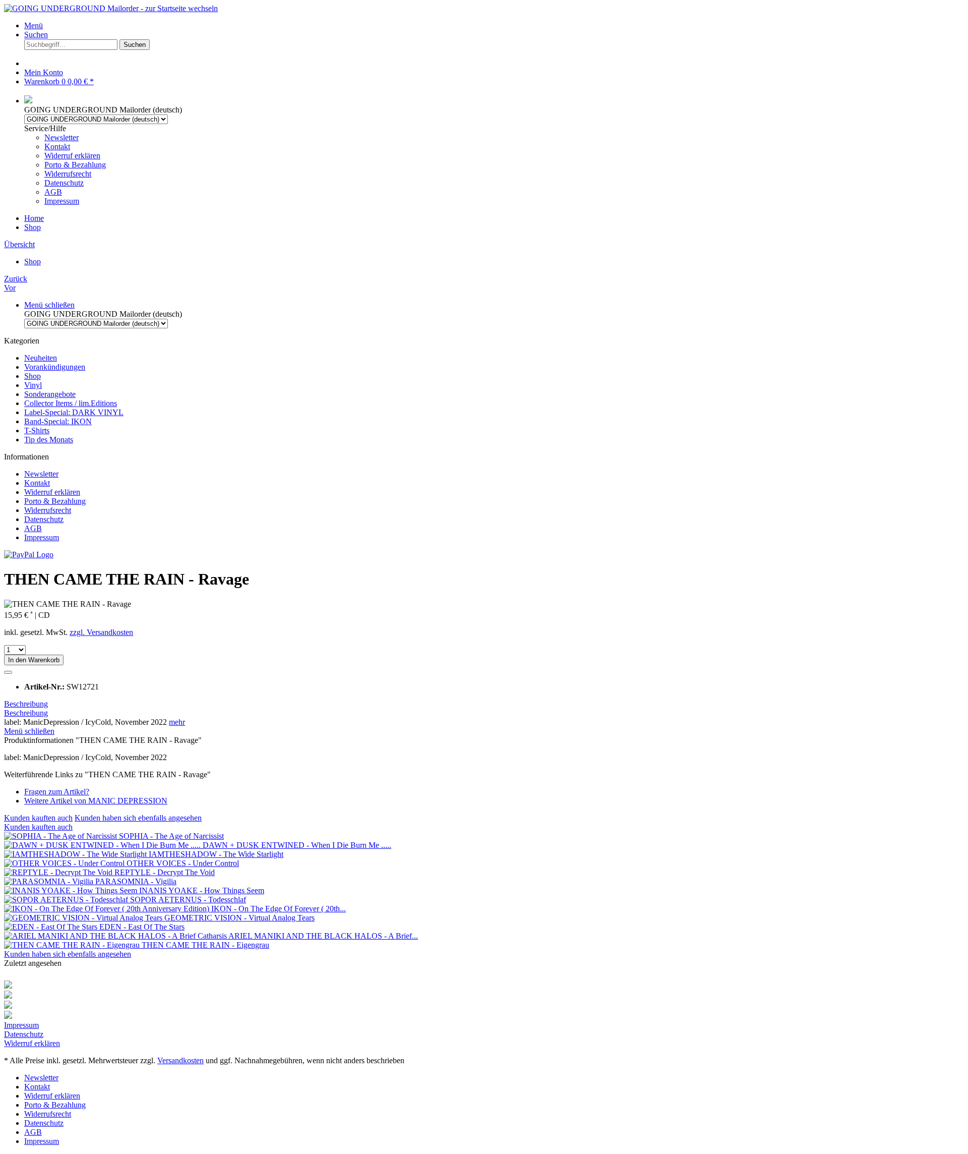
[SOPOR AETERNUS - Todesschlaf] (67, 899)
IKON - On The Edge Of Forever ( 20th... (278, 908)
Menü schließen (49, 305)
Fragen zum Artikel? (56, 791)
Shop (32, 376)
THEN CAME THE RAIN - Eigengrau (205, 945)
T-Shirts (36, 430)
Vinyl (33, 385)
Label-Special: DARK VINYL (74, 412)
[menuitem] (494, 25)
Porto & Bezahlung (75, 164)
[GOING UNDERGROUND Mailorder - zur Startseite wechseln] (111, 8)
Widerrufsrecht (67, 173)
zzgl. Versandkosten (101, 632)
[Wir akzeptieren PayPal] (28, 554)
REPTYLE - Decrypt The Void (164, 872)
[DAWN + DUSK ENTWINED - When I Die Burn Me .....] (103, 845)
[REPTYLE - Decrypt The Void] (59, 872)
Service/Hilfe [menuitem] (65, 164)
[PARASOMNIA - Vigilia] (49, 881)
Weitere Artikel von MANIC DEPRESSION (95, 800)
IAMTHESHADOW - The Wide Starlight (216, 854)
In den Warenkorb (33, 660)
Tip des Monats (48, 439)
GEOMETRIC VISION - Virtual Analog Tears (239, 917)
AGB (53, 192)
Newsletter (61, 137)
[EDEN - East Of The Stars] (51, 926)
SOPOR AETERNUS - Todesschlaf (188, 899)
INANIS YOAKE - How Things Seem (201, 890)
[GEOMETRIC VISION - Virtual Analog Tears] (84, 917)
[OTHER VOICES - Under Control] (65, 863)
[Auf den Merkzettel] (8, 672)
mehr (177, 722)
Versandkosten (180, 1060)
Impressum (61, 201)
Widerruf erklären (72, 155)
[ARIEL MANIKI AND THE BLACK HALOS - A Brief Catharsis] (116, 936)
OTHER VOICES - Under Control (183, 863)
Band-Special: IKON (58, 421)
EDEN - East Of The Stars (142, 926)
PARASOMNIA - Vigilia (135, 881)
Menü (33, 25)
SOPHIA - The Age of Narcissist (171, 836)
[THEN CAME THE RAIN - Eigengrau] (73, 945)
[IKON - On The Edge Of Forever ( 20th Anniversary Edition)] (107, 908)
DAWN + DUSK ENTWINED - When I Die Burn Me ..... (297, 845)
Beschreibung (26, 704)
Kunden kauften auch (38, 818)
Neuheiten (40, 358)
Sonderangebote (50, 394)
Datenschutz (64, 183)
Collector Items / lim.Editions (70, 403)
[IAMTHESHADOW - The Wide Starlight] (76, 854)
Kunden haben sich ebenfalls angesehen (138, 818)
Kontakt (57, 146)
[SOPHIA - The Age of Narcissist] (61, 836)
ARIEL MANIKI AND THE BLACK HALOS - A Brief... (323, 936)
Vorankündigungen (54, 367)
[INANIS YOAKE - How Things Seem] (71, 890)
